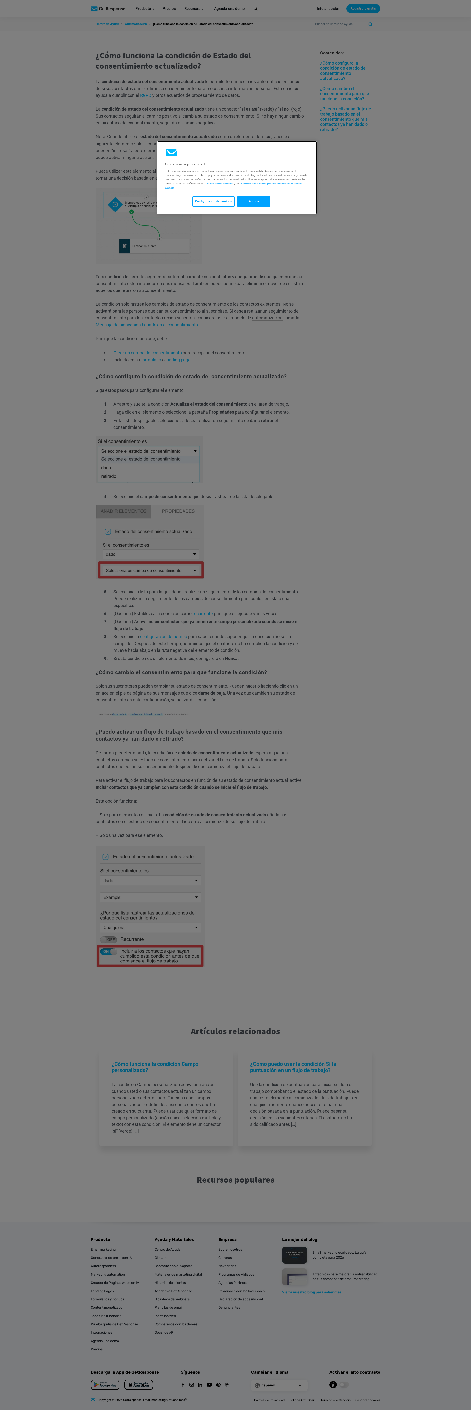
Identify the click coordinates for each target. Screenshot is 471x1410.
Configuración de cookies (213, 201)
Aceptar (253, 201)
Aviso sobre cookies (220, 183)
